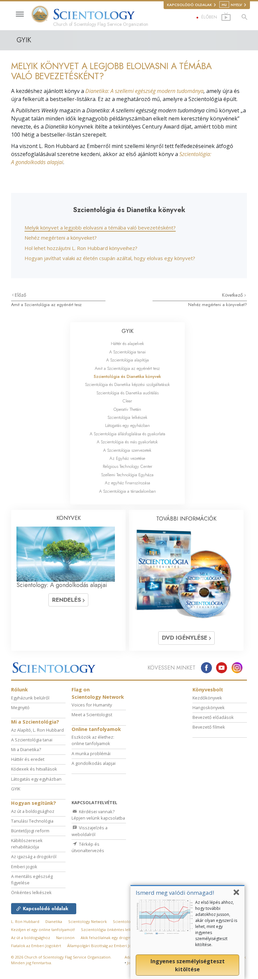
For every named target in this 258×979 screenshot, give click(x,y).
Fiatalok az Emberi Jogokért (36, 945)
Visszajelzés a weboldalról (90, 831)
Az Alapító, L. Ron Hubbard (37, 730)
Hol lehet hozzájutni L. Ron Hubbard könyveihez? (81, 248)
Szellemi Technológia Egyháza (127, 475)
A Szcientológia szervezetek (127, 450)
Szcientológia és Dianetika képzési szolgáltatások (127, 384)
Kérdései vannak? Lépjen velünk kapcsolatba (98, 815)
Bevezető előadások (213, 717)
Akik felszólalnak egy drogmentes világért (118, 937)
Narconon (65, 937)
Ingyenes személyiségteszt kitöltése (187, 965)
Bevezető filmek (208, 727)
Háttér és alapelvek (127, 343)
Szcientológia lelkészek (127, 417)
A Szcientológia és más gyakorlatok (127, 442)
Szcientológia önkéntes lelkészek (111, 929)
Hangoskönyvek (208, 707)
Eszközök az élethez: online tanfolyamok (93, 740)
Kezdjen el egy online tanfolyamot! (43, 929)
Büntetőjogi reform (30, 831)
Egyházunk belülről (30, 698)
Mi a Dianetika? (26, 749)
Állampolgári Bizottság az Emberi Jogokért (105, 945)
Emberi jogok (24, 867)
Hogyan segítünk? (33, 803)
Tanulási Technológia (32, 821)
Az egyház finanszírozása (127, 483)
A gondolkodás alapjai (94, 763)
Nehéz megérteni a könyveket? (61, 237)
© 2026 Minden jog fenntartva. (61, 959)
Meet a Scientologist (92, 715)
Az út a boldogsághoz (32, 811)
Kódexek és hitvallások (34, 769)
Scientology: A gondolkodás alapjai (61, 585)
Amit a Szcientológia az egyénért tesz (46, 304)
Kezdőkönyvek (207, 698)
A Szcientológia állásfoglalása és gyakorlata (127, 434)
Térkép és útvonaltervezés (88, 847)
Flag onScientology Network (98, 693)
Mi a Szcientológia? (35, 722)
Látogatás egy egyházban (127, 425)
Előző (20, 295)
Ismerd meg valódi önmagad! (175, 892)
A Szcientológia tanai (127, 352)
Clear (127, 401)
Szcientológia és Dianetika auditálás (127, 393)
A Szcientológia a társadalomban (127, 491)
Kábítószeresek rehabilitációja (27, 843)
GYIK (127, 331)
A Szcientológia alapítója (127, 360)
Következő (233, 295)
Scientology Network (87, 921)
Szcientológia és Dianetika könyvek (127, 376)
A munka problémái (91, 753)
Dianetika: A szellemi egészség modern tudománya (144, 91)
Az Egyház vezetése (127, 458)
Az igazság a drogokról (33, 856)
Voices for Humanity (92, 705)
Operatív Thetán (127, 409)
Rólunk (19, 689)
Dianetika (53, 921)
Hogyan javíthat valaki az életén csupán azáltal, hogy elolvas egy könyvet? (110, 258)
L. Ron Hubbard (25, 921)
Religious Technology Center (127, 466)
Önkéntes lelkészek (31, 892)
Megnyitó (20, 707)
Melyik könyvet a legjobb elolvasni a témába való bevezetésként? (100, 227)
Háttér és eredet (27, 759)
